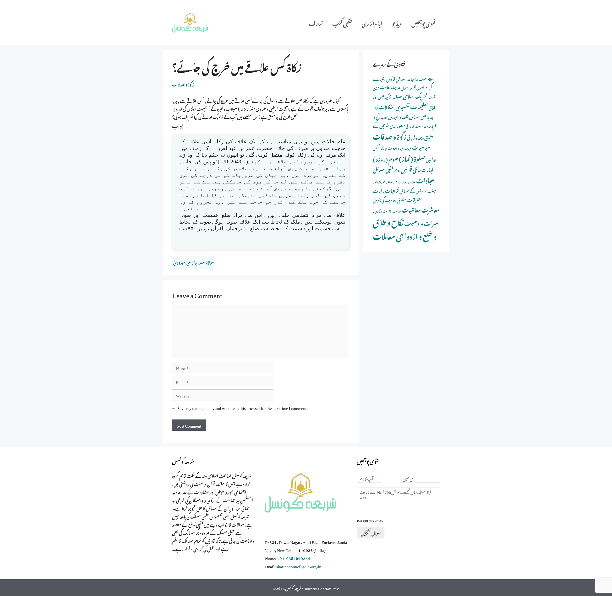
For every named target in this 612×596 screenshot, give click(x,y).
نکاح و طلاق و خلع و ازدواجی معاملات (405, 228)
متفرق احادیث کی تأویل (389, 199)
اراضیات (412, 79)
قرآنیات (392, 190)
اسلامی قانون (396, 78)
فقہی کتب (342, 22)
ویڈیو (397, 22)
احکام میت (426, 79)
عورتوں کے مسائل (413, 190)
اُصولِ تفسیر (417, 87)
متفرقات (414, 199)
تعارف (316, 22)
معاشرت (430, 209)
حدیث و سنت (423, 126)
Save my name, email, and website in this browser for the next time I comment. (242, 407)
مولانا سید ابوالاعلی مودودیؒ (193, 262)
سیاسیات (421, 146)
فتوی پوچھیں (423, 22)
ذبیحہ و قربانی (415, 137)
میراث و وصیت (421, 222)
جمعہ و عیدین (398, 116)
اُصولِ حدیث (400, 87)
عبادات (425, 179)
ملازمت (397, 210)
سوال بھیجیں (371, 532)
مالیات (378, 190)
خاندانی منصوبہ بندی (402, 125)
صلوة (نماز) (412, 158)
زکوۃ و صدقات (183, 84)
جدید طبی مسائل (421, 116)
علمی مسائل (392, 182)
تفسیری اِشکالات (394, 106)
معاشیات (411, 209)
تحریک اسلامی (415, 95)
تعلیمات (419, 105)
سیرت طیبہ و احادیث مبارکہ (396, 147)
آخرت (432, 97)
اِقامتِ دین (381, 87)
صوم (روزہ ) (385, 158)
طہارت (427, 169)
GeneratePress (328, 587)
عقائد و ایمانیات (406, 181)
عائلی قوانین (411, 169)
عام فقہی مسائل (386, 169)
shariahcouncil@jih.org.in (298, 566)
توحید (375, 108)
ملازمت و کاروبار (382, 211)
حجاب (384, 117)
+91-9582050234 (293, 558)
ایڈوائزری (372, 22)
